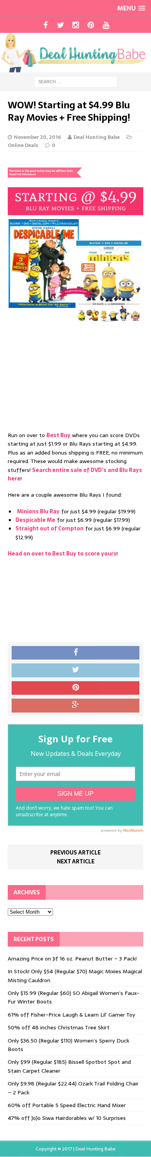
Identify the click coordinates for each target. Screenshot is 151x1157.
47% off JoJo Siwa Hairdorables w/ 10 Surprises (67, 1118)
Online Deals (23, 145)
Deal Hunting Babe (97, 137)
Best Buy (58, 435)
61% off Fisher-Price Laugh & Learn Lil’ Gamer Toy (71, 1014)
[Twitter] (60, 25)
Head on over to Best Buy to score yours (62, 553)
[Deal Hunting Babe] (75, 52)
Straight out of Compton (49, 528)
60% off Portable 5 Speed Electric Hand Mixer (67, 1105)
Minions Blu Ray (38, 511)
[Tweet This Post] (75, 670)
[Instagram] (75, 25)
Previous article (75, 852)
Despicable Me (35, 520)
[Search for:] (75, 81)
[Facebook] (45, 25)
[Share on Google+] (75, 706)
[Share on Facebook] (75, 653)
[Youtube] (106, 25)
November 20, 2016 (37, 137)
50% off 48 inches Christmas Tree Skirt (59, 1027)
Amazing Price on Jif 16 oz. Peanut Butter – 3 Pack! (72, 958)
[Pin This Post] (75, 688)
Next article (75, 861)
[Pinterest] (91, 25)
